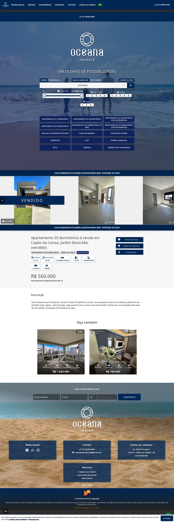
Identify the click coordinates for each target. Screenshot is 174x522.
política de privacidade (18, 519)
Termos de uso (95, 508)
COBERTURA (55, 140)
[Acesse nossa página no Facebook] (27, 450)
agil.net (95, 499)
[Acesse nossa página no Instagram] (38, 450)
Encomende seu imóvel (87, 475)
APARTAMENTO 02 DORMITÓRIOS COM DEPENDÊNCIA (119, 119)
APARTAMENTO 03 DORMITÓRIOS (55, 126)
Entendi (166, 518)
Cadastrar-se (129, 397)
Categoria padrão (119, 133)
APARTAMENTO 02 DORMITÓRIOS (87, 119)
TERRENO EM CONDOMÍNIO (119, 147)
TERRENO (87, 147)
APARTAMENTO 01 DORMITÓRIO (55, 119)
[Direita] (171, 200)
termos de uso (33, 519)
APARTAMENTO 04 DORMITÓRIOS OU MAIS (87, 126)
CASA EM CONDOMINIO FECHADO (55, 133)
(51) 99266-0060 (88, 17)
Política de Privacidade (81, 508)
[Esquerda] (2, 200)
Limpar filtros (126, 80)
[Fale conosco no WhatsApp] (32, 450)
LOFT (87, 140)
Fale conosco (87, 478)
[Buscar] (130, 85)
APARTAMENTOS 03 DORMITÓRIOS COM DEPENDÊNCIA (119, 126)
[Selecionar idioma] (101, 5)
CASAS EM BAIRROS (87, 133)
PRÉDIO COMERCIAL (119, 140)
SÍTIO (55, 147)
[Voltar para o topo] (5, 511)
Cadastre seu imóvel (87, 472)
